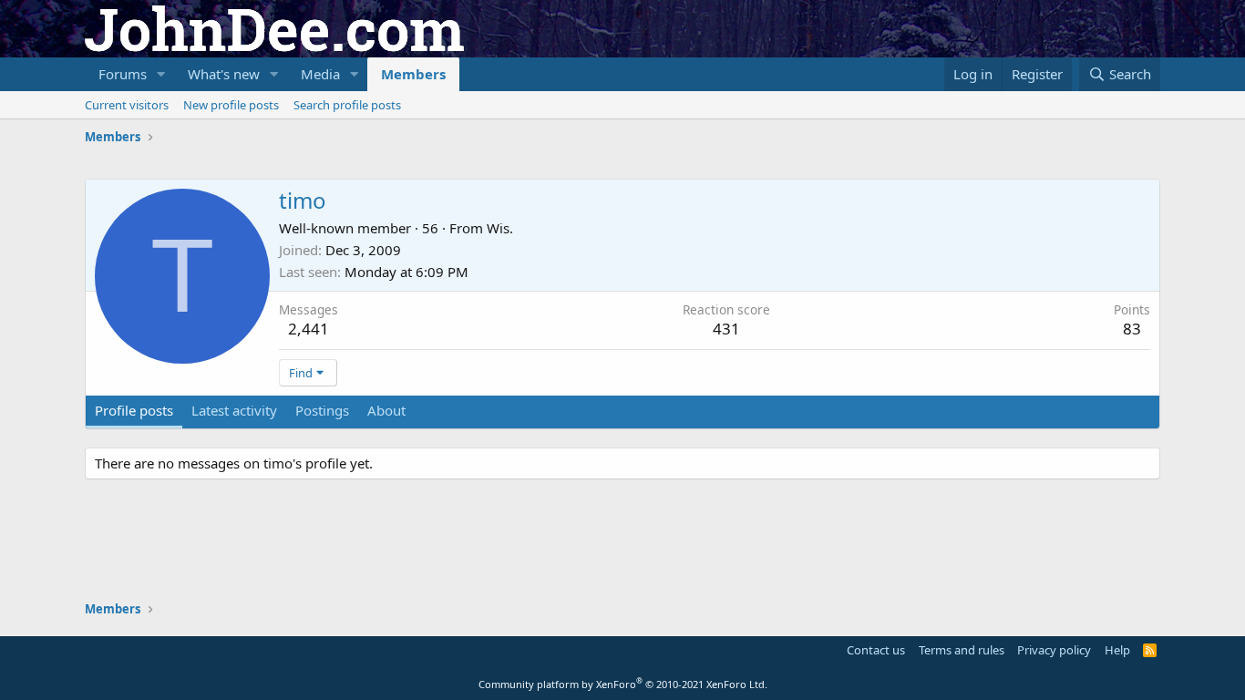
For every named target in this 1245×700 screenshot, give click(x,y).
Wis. (500, 228)
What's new (224, 74)
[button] (161, 74)
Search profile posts (347, 105)
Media (320, 74)
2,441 (308, 328)
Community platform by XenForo (622, 684)
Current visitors (127, 105)
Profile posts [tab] (134, 410)
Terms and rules (961, 650)
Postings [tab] (322, 410)
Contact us (876, 650)
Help (1117, 650)
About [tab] (386, 410)
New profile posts (231, 105)
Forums (122, 74)
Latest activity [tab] (234, 410)
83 (1132, 328)
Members (413, 74)
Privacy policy (1054, 650)
